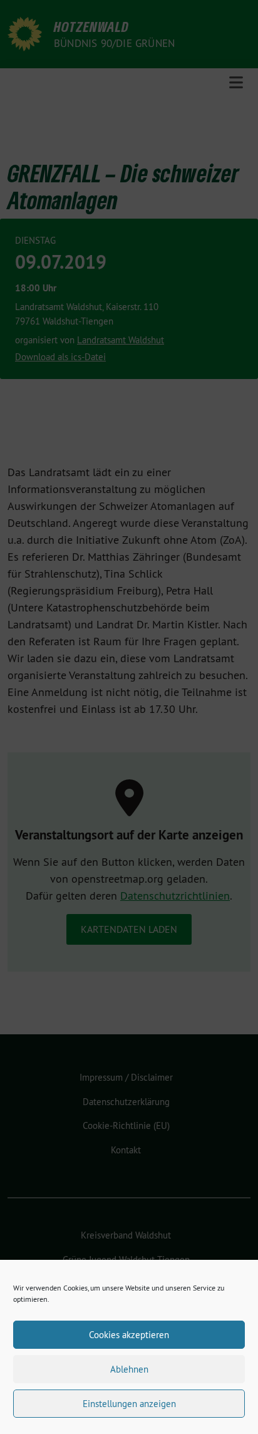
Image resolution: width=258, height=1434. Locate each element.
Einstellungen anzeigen (129, 1404)
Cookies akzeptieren (129, 1335)
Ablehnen (129, 1369)
